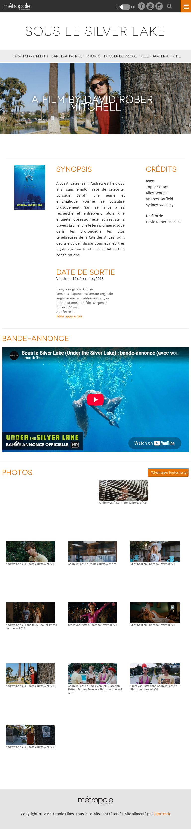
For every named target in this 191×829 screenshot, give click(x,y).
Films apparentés (69, 316)
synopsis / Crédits (31, 56)
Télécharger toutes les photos (170, 472)
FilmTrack (162, 813)
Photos (93, 56)
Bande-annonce (66, 56)
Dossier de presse (120, 56)
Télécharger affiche (161, 56)
